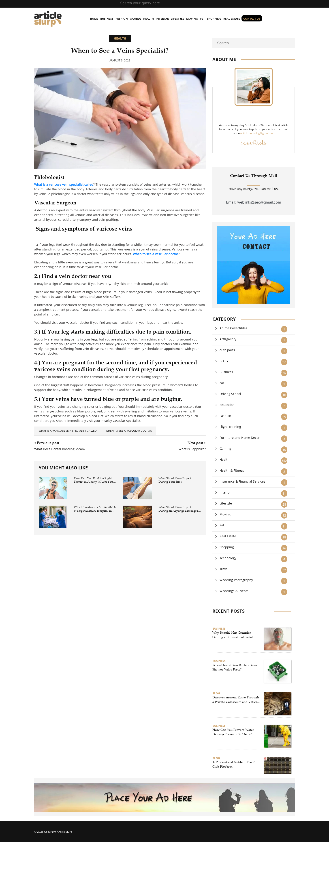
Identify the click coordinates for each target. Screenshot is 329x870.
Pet (202, 19)
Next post (197, 443)
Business (106, 19)
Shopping (214, 19)
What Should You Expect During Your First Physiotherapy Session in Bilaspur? (174, 480)
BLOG (224, 361)
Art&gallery (228, 339)
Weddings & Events (234, 591)
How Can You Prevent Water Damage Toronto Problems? (233, 732)
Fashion (121, 19)
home (94, 19)
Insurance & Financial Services (242, 481)
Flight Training (230, 426)
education (227, 405)
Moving (192, 19)
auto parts (227, 350)
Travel (224, 569)
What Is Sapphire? (192, 449)
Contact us (251, 19)
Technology (228, 558)
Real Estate (231, 19)
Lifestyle (177, 19)
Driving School (230, 394)
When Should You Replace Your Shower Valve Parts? (234, 667)
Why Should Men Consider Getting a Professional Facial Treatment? (232, 635)
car (222, 383)
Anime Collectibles (233, 328)
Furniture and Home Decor (240, 437)
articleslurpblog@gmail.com (257, 133)
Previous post (46, 443)
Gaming (135, 19)
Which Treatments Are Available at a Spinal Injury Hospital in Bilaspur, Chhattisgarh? (95, 509)
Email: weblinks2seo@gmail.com (253, 202)
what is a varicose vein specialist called (68, 431)
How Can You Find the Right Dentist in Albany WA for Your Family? (94, 480)
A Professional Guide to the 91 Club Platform (234, 764)
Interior (162, 19)
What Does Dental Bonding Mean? (59, 449)
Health (148, 19)
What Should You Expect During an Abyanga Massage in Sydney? (179, 509)
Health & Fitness (232, 470)
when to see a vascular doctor (129, 431)
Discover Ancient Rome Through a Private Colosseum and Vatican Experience (235, 700)
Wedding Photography (236, 580)
